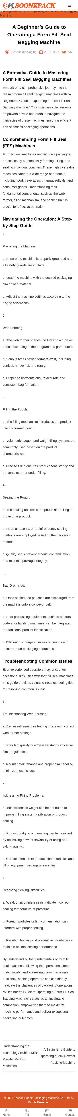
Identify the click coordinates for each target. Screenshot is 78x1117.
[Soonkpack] (30, 6)
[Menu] (69, 5)
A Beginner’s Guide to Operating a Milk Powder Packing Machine (57, 1056)
